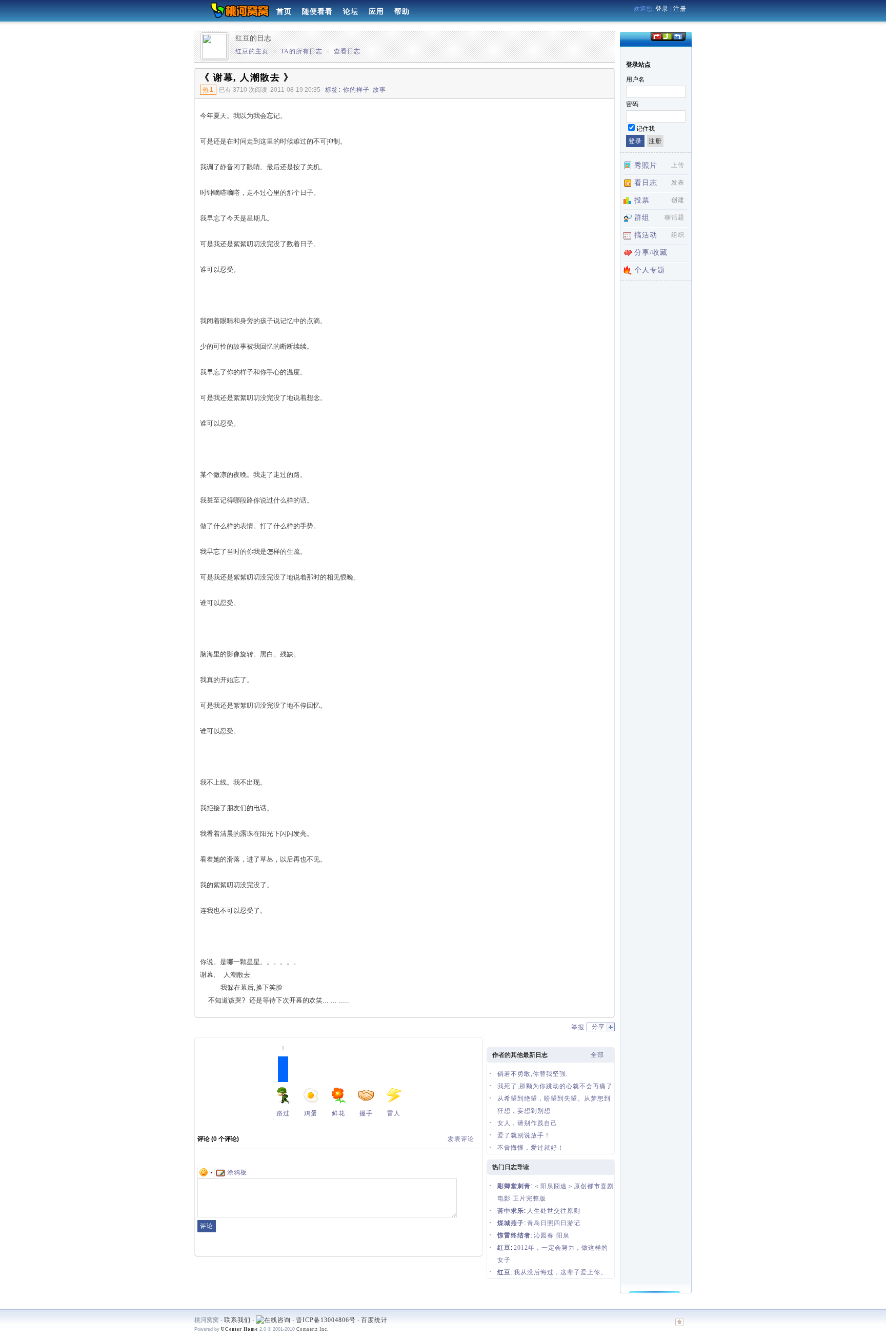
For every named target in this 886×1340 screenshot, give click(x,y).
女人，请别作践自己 (527, 1123)
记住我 (645, 128)
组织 (677, 234)
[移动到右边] (678, 35)
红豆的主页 (252, 51)
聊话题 (674, 217)
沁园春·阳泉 (552, 1235)
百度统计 (374, 1320)
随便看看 (317, 11)
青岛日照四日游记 (553, 1223)
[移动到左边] (656, 35)
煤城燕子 (510, 1223)
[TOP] (679, 1327)
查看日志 (347, 51)
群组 (642, 218)
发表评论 (461, 1139)
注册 (680, 8)
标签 (331, 89)
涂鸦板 (237, 1172)
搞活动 (645, 235)
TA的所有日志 (301, 51)
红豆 (504, 1247)
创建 (677, 200)
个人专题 (649, 270)
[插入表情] (206, 1172)
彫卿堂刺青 (514, 1186)
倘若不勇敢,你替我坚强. (532, 1073)
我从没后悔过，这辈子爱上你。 (560, 1272)
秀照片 (645, 165)
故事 (379, 89)
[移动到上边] (667, 35)
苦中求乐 (510, 1210)
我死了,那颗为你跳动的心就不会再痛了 (555, 1086)
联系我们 (237, 1320)
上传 (677, 165)
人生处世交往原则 (553, 1210)
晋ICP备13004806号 (326, 1320)
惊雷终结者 (514, 1235)
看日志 (645, 183)
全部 (597, 1054)
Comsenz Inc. (312, 1329)
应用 (376, 11)
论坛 (350, 11)
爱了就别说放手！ (524, 1135)
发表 (677, 182)
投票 (642, 200)
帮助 (402, 11)
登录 (662, 8)
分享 (598, 1026)
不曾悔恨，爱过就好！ (530, 1147)
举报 (578, 1027)
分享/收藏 (651, 252)
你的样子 (356, 89)
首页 (284, 11)
